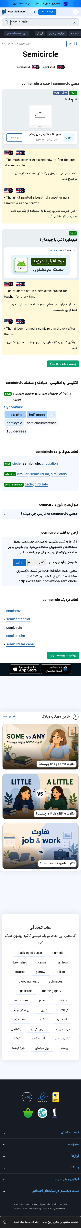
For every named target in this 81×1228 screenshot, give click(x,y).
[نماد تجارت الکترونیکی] (42, 1097)
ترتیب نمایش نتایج (14, 33)
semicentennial (18, 618)
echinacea (56, 981)
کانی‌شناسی (62, 1038)
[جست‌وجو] (6, 22)
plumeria (58, 953)
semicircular (39, 473)
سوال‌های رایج (57, 33)
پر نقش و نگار (20, 1010)
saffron (62, 962)
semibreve (14, 610)
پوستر (64, 1048)
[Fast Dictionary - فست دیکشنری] (14, 11)
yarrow (40, 972)
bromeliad (20, 962)
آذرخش (16, 1038)
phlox (43, 1000)
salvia (63, 1000)
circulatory (59, 473)
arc (52, 414)
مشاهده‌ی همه (10, 716)
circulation (50, 463)
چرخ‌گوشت (18, 1048)
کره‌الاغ (64, 1010)
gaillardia (26, 991)
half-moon (37, 414)
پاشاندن (16, 1029)
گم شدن (61, 1019)
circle (16, 463)
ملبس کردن (38, 1029)
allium (61, 972)
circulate (41, 483)
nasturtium (20, 1000)
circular (22, 473)
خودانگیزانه (63, 1029)
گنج (41, 1019)
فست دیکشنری (31, 1204)
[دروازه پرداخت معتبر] (55, 1097)
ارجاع (40, 33)
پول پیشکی (42, 1048)
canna (42, 962)
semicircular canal (20, 643)
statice (20, 972)
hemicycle (14, 422)
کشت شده (38, 1038)
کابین (44, 1010)
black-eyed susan (30, 953)
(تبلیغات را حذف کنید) (55, 251)
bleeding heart (29, 981)
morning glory (51, 991)
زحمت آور (20, 1019)
